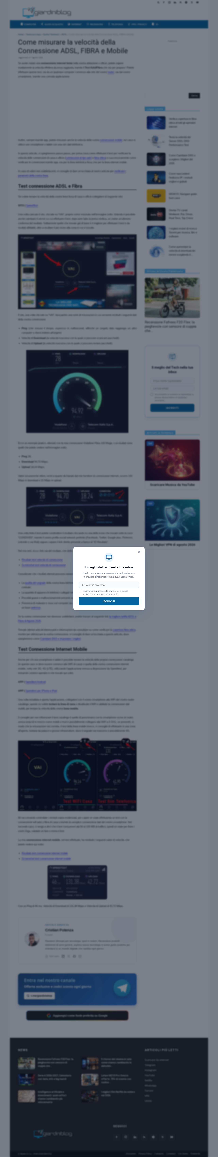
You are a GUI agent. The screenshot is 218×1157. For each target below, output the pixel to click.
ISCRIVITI (109, 601)
